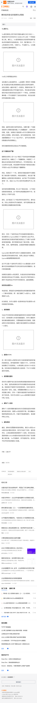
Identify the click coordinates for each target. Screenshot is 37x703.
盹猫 (2, 533)
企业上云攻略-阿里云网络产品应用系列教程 (13, 637)
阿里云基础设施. (5, 492)
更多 (2, 648)
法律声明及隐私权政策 (7, 692)
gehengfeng (4, 553)
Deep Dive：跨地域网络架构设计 (10, 662)
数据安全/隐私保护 (21, 471)
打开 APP (31, 2)
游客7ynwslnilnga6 (6, 573)
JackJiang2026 (5, 513)
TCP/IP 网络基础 (6, 627)
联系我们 (18, 682)
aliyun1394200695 (6, 583)
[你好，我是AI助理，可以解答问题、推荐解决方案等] (27, 6)
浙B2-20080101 (19, 696)
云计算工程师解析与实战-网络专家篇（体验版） (14, 630)
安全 (30, 471)
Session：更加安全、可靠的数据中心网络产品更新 (15, 666)
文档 (3, 686)
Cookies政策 (16, 692)
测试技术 (10, 474)
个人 (34, 10)
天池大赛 (13, 686)
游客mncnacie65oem (6, 563)
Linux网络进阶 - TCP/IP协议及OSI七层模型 (13, 640)
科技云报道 (4, 523)
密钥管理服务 (11, 471)
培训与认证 (18, 686)
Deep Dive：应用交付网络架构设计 (11, 659)
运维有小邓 (4, 502)
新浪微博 (10, 677)
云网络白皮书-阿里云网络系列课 (10, 634)
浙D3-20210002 (18, 698)
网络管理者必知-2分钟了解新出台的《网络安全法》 (15, 644)
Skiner (3, 543)
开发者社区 (7, 686)
